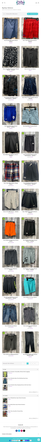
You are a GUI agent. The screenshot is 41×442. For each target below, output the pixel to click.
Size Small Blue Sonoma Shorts (30, 126)
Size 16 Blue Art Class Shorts (30, 297)
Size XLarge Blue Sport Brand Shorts (11, 41)
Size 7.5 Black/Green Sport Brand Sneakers (17, 397)
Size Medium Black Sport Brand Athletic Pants (30, 355)
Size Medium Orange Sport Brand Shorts (10, 241)
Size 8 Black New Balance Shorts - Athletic (11, 155)
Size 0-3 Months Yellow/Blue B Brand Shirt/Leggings (19, 371)
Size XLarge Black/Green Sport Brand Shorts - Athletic (11, 298)
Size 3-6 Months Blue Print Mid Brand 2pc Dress (18, 378)
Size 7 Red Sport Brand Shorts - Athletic (30, 41)
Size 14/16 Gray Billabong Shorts (10, 354)
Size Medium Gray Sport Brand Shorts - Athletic (30, 269)
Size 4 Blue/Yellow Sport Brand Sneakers (16, 404)
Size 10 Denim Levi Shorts (11, 325)
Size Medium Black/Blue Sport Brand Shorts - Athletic (11, 98)
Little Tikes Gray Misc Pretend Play (15, 411)
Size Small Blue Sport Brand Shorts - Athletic (11, 127)
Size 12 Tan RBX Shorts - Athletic (10, 211)
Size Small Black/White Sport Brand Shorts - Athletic (30, 155)
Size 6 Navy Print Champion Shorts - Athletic (30, 98)
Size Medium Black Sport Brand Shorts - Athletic (30, 241)
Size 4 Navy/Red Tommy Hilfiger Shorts (11, 184)
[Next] (37, 363)
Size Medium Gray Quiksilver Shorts (10, 269)
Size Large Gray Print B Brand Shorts (30, 326)
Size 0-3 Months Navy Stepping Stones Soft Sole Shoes (19, 384)
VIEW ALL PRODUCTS (33, 392)
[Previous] (23, 363)
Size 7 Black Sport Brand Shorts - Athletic (30, 212)
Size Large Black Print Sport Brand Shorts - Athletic (11, 69)
